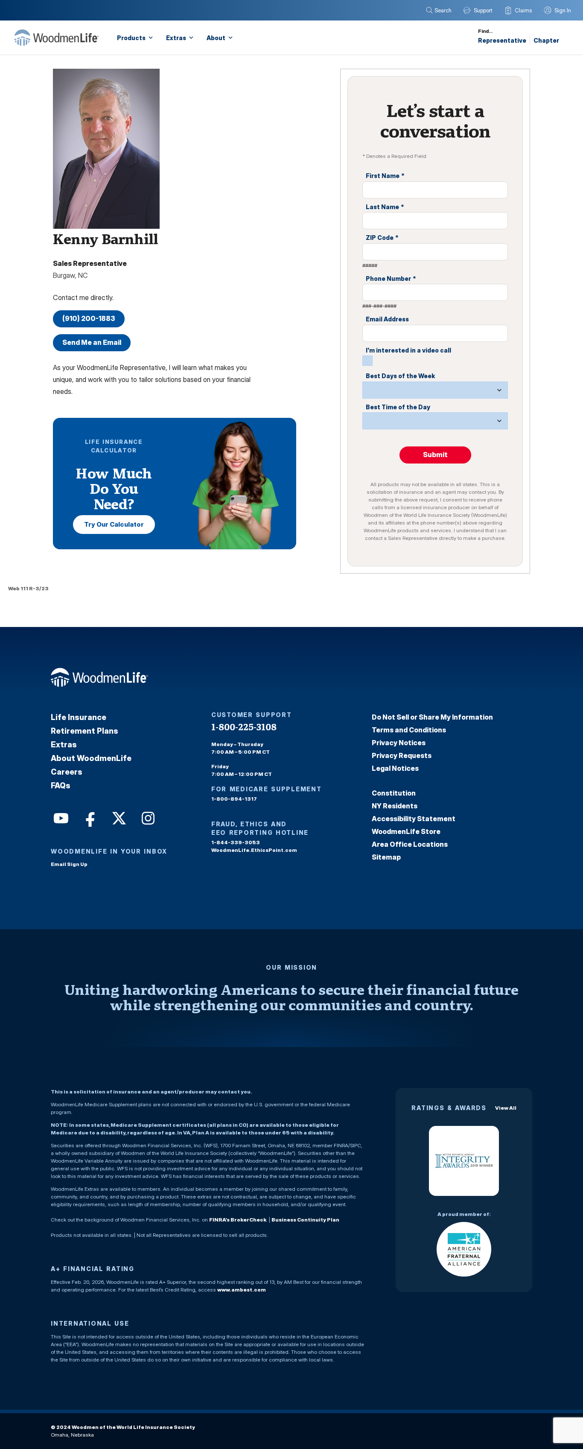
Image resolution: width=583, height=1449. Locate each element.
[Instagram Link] (147, 817)
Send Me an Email (91, 342)
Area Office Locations (410, 844)
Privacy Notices (399, 742)
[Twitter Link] (118, 817)
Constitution (394, 793)
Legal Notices (395, 768)
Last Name (385, 206)
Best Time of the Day (398, 407)
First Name (385, 175)
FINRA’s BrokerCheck (237, 1219)
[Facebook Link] (89, 817)
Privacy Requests (401, 755)
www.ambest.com (241, 1289)
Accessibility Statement (413, 818)
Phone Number (391, 278)
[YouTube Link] (60, 817)
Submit (435, 454)
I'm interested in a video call (408, 350)
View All (505, 1108)
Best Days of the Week (400, 375)
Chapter (546, 40)
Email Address (387, 319)
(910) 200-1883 (88, 318)
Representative (502, 40)
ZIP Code (382, 237)
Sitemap (386, 857)
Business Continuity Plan (305, 1219)
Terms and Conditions (409, 730)
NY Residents (394, 806)
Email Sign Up (69, 864)
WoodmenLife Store (406, 831)
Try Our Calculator (114, 524)
